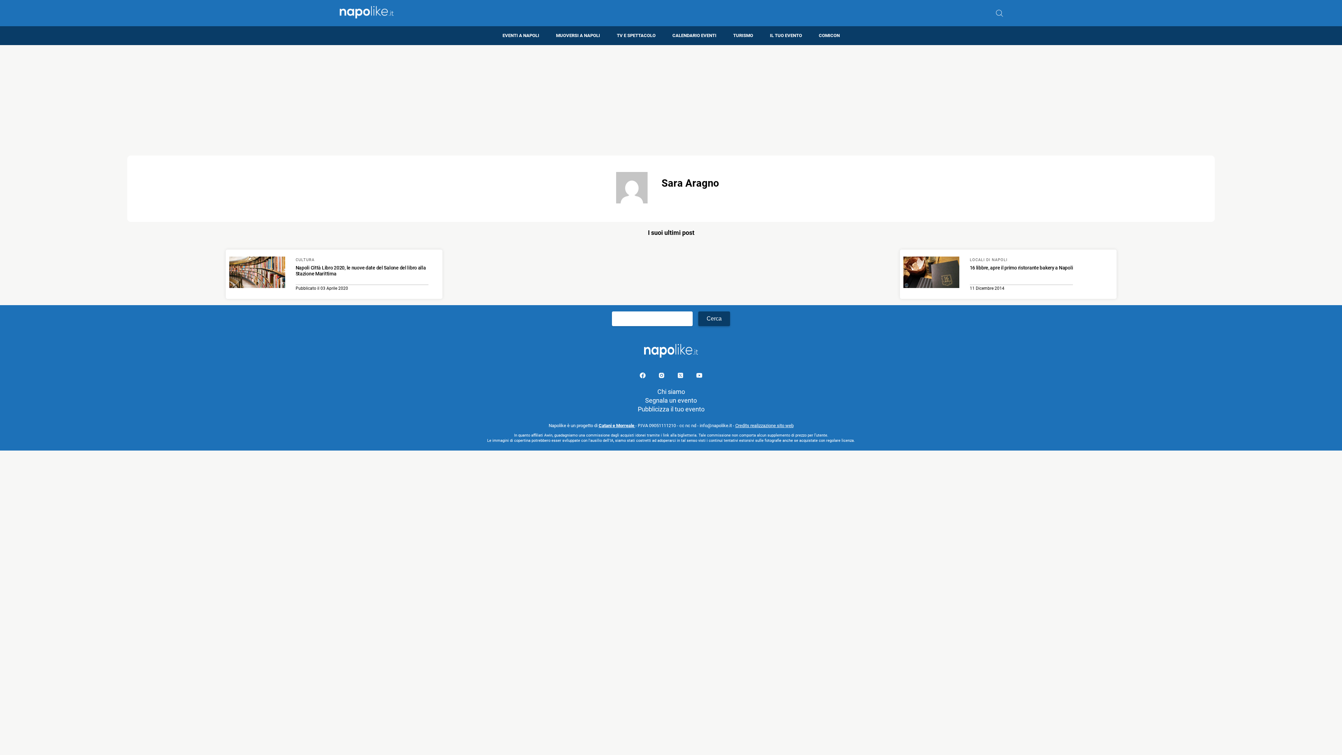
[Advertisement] (671, 94)
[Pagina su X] (681, 376)
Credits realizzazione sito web (764, 425)
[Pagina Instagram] (662, 376)
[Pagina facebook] (643, 376)
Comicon (829, 35)
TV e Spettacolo (636, 35)
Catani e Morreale (617, 425)
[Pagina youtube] (699, 376)
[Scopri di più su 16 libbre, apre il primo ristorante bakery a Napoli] (931, 273)
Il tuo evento (786, 35)
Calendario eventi (694, 35)
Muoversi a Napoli (578, 35)
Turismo (743, 35)
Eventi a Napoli (521, 35)
